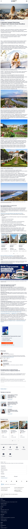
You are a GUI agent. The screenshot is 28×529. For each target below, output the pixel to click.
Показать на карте (4, 503)
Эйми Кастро (4, 25)
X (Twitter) (23, 449)
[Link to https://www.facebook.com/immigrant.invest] (1, 481)
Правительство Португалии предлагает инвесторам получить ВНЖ (11, 213)
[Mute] (24, 279)
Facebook (10, 449)
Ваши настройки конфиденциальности (19, 491)
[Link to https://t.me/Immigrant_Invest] (6, 481)
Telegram (3, 449)
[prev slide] (11, 254)
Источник (23, 374)
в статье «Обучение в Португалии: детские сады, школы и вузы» (11, 311)
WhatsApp (3, 476)
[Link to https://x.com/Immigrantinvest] (21, 481)
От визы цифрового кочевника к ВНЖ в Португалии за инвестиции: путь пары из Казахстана (13, 396)
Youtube (10, 456)
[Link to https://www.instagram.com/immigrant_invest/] (11, 481)
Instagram (17, 449)
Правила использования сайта (5, 487)
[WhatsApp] (26, 1)
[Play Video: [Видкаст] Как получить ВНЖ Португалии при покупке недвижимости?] (14, 271)
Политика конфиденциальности (19, 487)
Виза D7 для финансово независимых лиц (7, 255)
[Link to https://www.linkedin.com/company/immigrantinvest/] (16, 481)
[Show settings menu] (26, 279)
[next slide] (17, 254)
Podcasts (3, 456)
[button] (5, 430)
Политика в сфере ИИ (4, 490)
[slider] (13, 279)
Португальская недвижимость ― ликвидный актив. (9, 313)
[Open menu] (1, 1)
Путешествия (2, 20)
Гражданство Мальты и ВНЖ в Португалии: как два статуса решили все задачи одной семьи (13, 403)
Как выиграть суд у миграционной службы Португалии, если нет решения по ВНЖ (13, 411)
